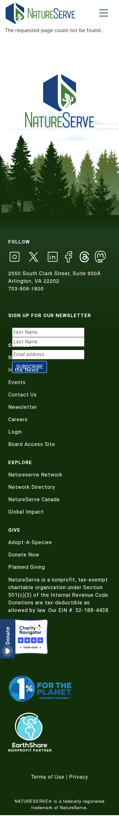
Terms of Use (47, 776)
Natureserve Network (35, 475)
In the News (23, 370)
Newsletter (22, 407)
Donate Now (23, 555)
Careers (18, 419)
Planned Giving (26, 567)
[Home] (40, 13)
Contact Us (22, 395)
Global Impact (26, 512)
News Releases (27, 358)
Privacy (78, 776)
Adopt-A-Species (30, 542)
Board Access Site (31, 444)
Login (15, 432)
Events (17, 382)
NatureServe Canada (34, 499)
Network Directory (31, 487)
